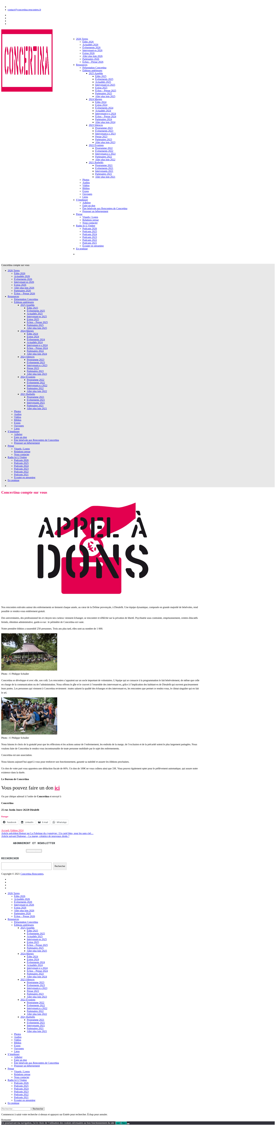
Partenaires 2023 (103, 139)
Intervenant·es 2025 (105, 84)
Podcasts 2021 (89, 243)
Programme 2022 (104, 148)
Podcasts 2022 (89, 240)
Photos (85, 179)
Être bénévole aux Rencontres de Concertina (104, 208)
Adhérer (86, 202)
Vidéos (85, 185)
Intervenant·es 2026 (92, 50)
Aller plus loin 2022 (105, 159)
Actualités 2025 (103, 82)
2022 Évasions (96, 145)
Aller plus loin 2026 (92, 56)
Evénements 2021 (104, 168)
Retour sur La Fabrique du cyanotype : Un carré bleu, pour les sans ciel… (47, 833)
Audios (86, 182)
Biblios (86, 188)
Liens (85, 197)
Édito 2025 (100, 76)
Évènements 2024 (104, 107)
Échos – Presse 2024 (105, 116)
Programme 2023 (104, 128)
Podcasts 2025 (89, 231)
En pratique (82, 248)
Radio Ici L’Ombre (85, 225)
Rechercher (60, 866)
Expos (85, 191)
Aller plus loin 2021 (105, 176)
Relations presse (90, 220)
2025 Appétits (96, 73)
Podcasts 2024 (89, 234)
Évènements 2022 (104, 151)
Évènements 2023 (104, 130)
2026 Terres (82, 39)
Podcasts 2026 (89, 228)
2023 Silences (96, 125)
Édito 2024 (100, 102)
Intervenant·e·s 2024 (105, 113)
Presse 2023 (101, 136)
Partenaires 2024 (103, 119)
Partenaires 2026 (90, 59)
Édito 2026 (88, 41)
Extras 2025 (101, 87)
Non (124, 1123)
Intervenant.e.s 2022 (105, 153)
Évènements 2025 (104, 79)
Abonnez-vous (34, 851)
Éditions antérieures (92, 70)
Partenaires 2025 (103, 93)
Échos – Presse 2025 (105, 90)
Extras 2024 (101, 105)
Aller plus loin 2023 (105, 142)
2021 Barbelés (96, 162)
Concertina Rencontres (31, 873)
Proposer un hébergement (95, 211)
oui (118, 1123)
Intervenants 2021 (104, 171)
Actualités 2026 (90, 44)
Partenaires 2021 (103, 174)
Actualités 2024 (103, 110)
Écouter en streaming (93, 245)
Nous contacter (90, 222)
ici (57, 788)
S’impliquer (82, 199)
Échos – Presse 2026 (92, 62)
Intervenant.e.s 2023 (105, 133)
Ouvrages (87, 194)
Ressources (81, 64)
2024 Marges (95, 99)
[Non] (128, 1123)
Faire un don (88, 205)
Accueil (5, 830)
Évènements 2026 (91, 47)
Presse (79, 214)
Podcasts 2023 (89, 237)
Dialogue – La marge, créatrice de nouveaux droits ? (35, 836)
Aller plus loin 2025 (105, 96)
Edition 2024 (16, 830)
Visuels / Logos (90, 217)
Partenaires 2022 (103, 156)
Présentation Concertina (94, 67)
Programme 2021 (104, 165)
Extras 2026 (88, 53)
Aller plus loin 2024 (105, 122)
